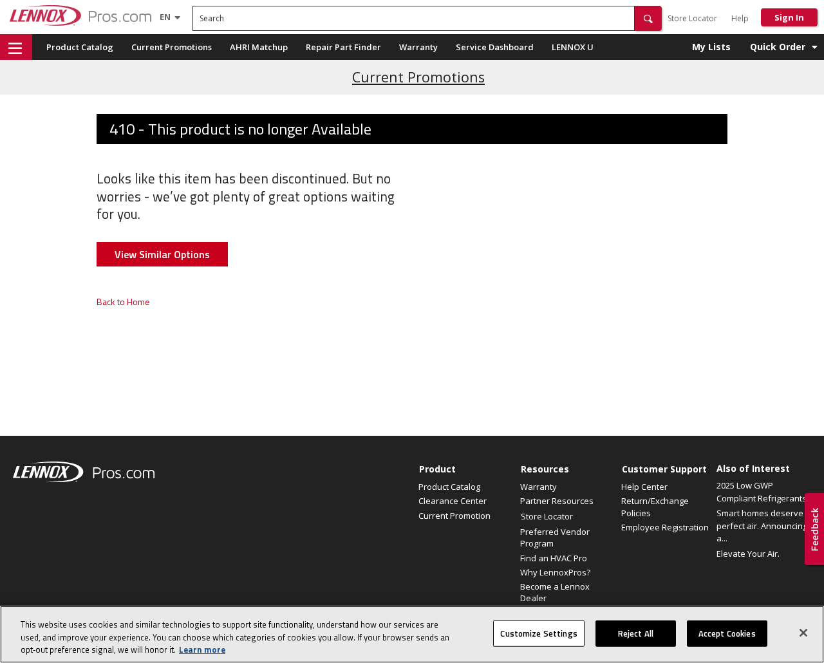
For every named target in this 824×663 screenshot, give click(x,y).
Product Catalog (79, 47)
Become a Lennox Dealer (555, 592)
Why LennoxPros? (555, 572)
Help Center (644, 486)
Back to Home (123, 301)
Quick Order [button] (777, 47)
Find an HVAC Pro (553, 558)
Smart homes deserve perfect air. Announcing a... (761, 525)
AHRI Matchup (259, 47)
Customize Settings (538, 632)
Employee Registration (665, 527)
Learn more (202, 649)
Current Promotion (454, 515)
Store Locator (692, 18)
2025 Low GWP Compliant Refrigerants (761, 492)
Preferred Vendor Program (555, 537)
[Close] (803, 633)
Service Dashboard (495, 47)
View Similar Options (162, 254)
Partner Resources (557, 501)
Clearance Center (452, 501)
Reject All (635, 632)
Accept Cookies (727, 632)
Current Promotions (171, 47)
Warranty (418, 47)
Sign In (789, 17)
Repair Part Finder (343, 47)
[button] (648, 18)
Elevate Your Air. (748, 553)
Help (740, 18)
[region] (412, 634)
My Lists (711, 47)
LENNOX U (573, 47)
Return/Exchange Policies (655, 506)
